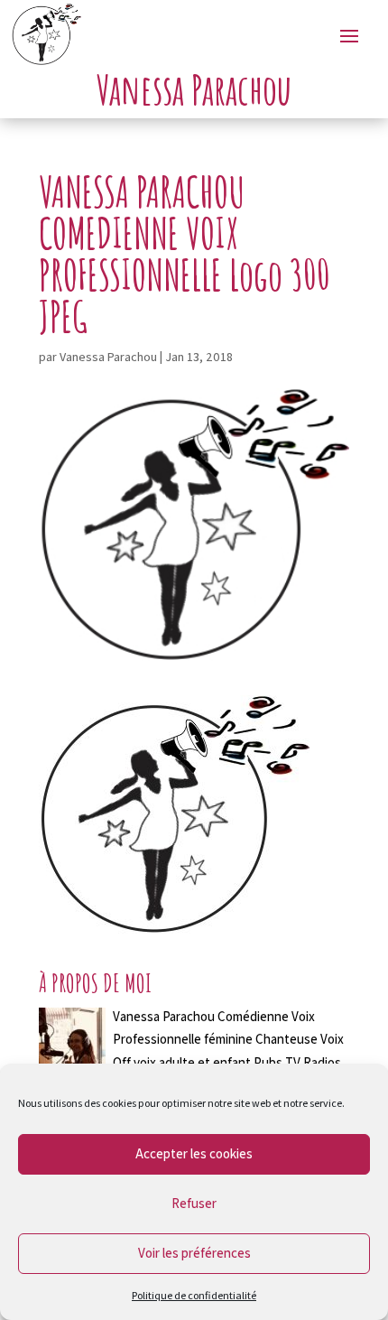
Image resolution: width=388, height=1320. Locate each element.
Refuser (194, 1203)
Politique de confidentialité (194, 1295)
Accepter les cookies (194, 1153)
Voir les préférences (194, 1252)
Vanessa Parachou (108, 357)
